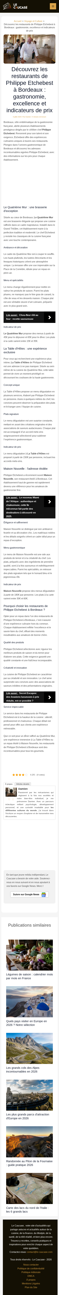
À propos (9, 784)
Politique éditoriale (31, 1272)
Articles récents (22, 784)
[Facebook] (9, 799)
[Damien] (11, 792)
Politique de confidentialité (30, 1268)
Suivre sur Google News (26, 894)
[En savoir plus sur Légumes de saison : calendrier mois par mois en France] (29, 955)
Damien (23, 788)
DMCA (30, 1276)
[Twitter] (13, 799)
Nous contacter (31, 1264)
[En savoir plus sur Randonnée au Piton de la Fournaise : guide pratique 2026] (29, 1141)
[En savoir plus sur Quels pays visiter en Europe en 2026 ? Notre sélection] (29, 1001)
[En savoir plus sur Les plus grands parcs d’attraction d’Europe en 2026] (29, 1095)
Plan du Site (31, 1287)
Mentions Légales (31, 1283)
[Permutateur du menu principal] (53, 6)
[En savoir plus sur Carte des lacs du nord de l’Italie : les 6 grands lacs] (29, 1188)
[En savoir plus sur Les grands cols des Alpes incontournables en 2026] (29, 1048)
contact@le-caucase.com (39, 1252)
